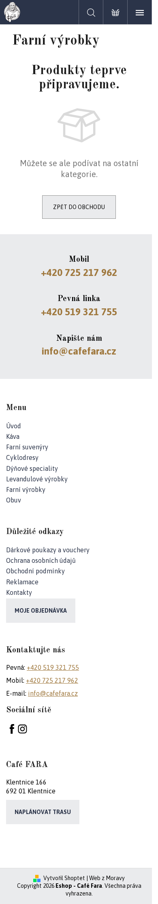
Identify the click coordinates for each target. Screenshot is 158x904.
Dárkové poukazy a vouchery (48, 550)
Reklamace (22, 582)
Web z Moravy (107, 878)
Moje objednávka (41, 610)
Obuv (13, 500)
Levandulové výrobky (37, 479)
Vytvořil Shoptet (64, 878)
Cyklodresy (22, 457)
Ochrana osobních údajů (41, 560)
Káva (12, 436)
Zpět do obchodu (79, 207)
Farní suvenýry (27, 447)
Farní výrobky (25, 489)
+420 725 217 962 (79, 272)
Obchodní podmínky (35, 571)
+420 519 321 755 (79, 311)
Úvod (13, 426)
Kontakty (19, 592)
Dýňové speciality (32, 468)
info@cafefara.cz (79, 351)
